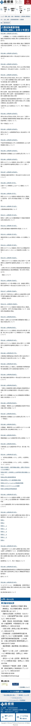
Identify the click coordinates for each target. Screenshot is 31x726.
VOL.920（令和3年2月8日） (9, 327)
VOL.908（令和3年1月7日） (9, 183)
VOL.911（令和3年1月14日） (9, 215)
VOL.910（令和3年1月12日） (9, 206)
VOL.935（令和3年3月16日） (9, 567)
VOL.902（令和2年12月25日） (9, 113)
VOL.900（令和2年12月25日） (9, 64)
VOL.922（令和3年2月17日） (9, 353)
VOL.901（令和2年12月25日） (9, 75)
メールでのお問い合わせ (24, 717)
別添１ (2, 520)
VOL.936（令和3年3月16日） (9, 582)
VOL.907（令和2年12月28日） (9, 172)
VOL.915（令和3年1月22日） (9, 258)
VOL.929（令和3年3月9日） (9, 435)
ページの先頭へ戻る (16, 691)
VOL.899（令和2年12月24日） (9, 53)
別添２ (2, 523)
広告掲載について (25, 687)
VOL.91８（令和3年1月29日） (9, 304)
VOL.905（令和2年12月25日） (9, 151)
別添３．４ (4, 534)
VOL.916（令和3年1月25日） (9, 280)
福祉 (12, 16)
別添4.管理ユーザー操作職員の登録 (11, 480)
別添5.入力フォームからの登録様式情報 (12, 483)
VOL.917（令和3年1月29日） (9, 291)
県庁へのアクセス (9, 717)
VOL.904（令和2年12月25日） (9, 140)
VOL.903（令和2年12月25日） (9, 129)
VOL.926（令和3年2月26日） (9, 403)
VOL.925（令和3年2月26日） (9, 385)
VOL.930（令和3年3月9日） (9, 444)
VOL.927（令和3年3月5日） (9, 414)
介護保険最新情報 (14, 19)
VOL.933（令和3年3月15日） (9, 512)
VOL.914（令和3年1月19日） (9, 245)
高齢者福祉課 (6, 22)
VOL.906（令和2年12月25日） (9, 159)
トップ (2, 16)
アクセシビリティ (17, 698)
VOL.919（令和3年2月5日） (9, 317)
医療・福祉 (7, 16)
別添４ (2, 540)
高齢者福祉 (17, 16)
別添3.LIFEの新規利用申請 (8, 477)
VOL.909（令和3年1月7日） (9, 193)
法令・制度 (6, 19)
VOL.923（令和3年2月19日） (9, 364)
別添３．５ (4, 537)
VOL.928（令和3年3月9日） (9, 424)
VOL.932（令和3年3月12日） (9, 494)
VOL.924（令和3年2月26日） (9, 374)
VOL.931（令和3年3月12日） (9, 454)
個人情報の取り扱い (9, 695)
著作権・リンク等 (24, 695)
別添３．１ (4, 526)
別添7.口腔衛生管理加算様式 (9, 489)
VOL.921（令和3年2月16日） (9, 340)
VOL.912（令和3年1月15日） (9, 226)
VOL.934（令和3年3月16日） (9, 546)
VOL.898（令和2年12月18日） (9, 33)
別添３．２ (4, 529)
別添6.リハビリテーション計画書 (10, 486)
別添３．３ (4, 531)
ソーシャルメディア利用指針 (17, 700)
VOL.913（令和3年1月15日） (9, 234)
